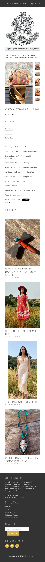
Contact (8, 510)
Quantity (9, 129)
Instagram (12, 546)
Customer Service (13, 512)
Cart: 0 (37, 3)
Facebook (7, 546)
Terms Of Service (13, 518)
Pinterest (17, 546)
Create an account (21, 3)
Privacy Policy (12, 515)
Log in (8, 3)
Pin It (8, 203)
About (7, 507)
